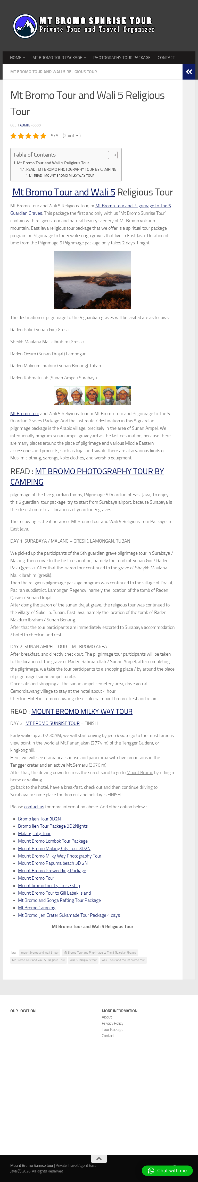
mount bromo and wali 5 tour (40, 952)
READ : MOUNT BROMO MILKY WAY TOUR (64, 175)
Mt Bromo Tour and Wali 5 (63, 192)
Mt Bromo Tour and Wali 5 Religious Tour (53, 71)
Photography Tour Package (122, 57)
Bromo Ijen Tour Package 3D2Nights (53, 826)
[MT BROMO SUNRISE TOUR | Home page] (83, 25)
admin (25, 125)
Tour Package (112, 1029)
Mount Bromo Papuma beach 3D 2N (53, 863)
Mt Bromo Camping (36, 908)
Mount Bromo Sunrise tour (31, 1165)
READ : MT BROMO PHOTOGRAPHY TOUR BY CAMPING (71, 169)
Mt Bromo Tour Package (57, 57)
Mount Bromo (140, 772)
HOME (15, 57)
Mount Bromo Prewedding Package (52, 870)
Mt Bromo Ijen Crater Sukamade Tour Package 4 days (69, 915)
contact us (34, 807)
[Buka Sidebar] (189, 72)
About (107, 1017)
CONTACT (166, 57)
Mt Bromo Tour (24, 413)
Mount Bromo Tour (36, 878)
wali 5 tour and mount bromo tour (123, 960)
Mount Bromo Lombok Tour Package (53, 841)
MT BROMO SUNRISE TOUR (53, 723)
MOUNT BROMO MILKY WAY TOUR (82, 711)
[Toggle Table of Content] (110, 155)
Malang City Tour (34, 833)
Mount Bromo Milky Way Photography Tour (59, 856)
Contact (108, 1035)
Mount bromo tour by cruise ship (49, 885)
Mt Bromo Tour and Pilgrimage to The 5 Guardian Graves (99, 952)
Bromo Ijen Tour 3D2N (39, 819)
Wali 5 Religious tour (83, 960)
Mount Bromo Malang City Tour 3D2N (54, 848)
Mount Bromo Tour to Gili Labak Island (54, 893)
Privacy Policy (112, 1023)
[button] (167, 1171)
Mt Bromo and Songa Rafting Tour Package (59, 900)
